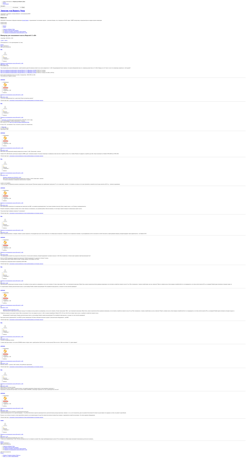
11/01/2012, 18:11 (4, 205)
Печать (2, 44)
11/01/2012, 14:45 (4, 150)
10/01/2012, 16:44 (5, 119)
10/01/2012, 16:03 (4, 97)
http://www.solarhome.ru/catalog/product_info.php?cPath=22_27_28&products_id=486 (18, 70)
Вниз (2, 45)
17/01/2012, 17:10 (4, 338)
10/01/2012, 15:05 (4, 64)
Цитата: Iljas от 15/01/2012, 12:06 (11, 309)
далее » (6, 40)
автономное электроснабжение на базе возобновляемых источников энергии (26, 100)
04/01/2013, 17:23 (4, 436)
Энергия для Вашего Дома (13, 10)
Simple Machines (14, 456)
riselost (2, 420)
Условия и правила (11, 455)
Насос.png (4, 126)
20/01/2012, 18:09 (4, 386)
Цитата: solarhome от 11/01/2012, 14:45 (12, 177)
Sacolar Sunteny (25, 20)
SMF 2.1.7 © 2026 (7, 456)
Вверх (2, 442)
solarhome (3, 79)
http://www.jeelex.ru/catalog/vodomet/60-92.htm (19, 122)
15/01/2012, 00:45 (4, 254)
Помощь (5, 455)
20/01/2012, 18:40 (4, 410)
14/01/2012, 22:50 (4, 232)
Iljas (1, 49)
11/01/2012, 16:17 (4, 175)
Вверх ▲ (18, 455)
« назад (2, 40)
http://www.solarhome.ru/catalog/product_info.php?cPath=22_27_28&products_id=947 (18, 71)
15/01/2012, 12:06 (4, 283)
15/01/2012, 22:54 (4, 307)
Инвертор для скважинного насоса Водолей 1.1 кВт (12, 63)
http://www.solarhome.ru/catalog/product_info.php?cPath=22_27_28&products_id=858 (18, 72)
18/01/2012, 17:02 (4, 363)
